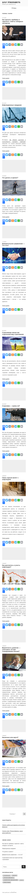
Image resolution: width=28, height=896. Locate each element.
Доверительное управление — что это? (13, 244)
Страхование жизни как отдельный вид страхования (13, 333)
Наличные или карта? (10, 737)
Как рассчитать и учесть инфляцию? (11, 566)
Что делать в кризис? (10, 178)
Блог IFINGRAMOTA (11, 2)
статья (8, 71)
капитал (14, 875)
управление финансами (11, 880)
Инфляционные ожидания (12, 105)
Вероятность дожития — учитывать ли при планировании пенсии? (11, 649)
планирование (7, 875)
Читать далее (5, 78)
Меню (14, 8)
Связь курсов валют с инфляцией (10, 478)
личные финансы (9, 877)
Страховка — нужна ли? (11, 406)
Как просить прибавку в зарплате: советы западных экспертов (12, 21)
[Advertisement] (14, 93)
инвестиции (7, 882)
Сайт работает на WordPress (9, 892)
